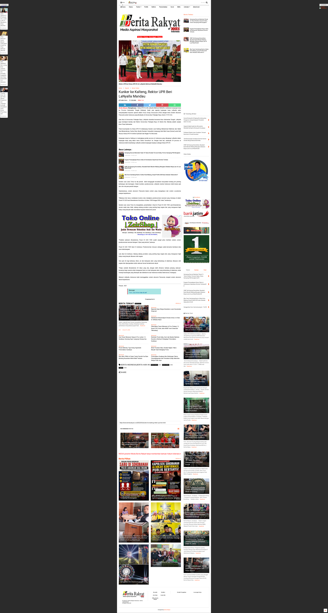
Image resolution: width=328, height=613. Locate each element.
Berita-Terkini (135, 88)
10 (187, 563)
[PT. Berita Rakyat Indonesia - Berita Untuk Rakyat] (132, 3)
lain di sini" (143, 292)
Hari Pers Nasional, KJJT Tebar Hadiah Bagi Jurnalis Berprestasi (134, 443)
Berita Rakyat (167, 609)
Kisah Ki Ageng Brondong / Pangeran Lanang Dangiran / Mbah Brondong (195, 489)
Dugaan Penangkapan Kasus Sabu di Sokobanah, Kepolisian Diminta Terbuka (146, 159)
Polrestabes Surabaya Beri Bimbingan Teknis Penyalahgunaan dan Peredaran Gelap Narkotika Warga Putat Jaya (165, 358)
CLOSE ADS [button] (4, 4)
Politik (146, 7)
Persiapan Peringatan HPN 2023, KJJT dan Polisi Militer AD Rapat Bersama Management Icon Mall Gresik (196, 460)
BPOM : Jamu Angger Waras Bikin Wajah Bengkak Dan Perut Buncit (196, 568)
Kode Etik (163, 595)
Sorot (172, 7)
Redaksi (163, 592)
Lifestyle (186, 7)
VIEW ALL (178, 458)
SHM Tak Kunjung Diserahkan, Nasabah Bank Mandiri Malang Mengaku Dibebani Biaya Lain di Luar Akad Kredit (153, 167)
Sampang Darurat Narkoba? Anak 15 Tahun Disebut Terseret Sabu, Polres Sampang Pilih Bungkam (152, 153)
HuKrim (154, 7)
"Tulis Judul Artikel (134, 292)
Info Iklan (155, 595)
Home (123, 7)
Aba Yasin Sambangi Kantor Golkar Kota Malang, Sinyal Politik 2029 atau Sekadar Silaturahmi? (151, 174)
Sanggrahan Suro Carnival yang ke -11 (133, 582)
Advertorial (196, 7)
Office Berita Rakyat (155, 599)
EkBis (178, 7)
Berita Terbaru (188, 14)
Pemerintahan (163, 7)
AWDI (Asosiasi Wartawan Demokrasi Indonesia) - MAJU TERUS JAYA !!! (195, 327)
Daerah (127, 88)
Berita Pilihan (124, 459)
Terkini (138, 7)
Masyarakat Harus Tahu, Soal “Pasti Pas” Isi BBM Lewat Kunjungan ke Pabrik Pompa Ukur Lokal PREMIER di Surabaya (133, 313)
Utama (131, 7)
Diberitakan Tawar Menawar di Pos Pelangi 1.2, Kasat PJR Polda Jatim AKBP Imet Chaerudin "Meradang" (165, 328)
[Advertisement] (150, 385)
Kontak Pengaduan (181, 592)
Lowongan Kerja (197, 592)
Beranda (155, 592)
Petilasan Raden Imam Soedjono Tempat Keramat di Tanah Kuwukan (196, 408)
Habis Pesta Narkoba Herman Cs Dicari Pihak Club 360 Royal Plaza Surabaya (196, 435)
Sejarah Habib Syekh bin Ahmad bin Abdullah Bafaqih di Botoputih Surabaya (195, 354)
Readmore (142, 325)
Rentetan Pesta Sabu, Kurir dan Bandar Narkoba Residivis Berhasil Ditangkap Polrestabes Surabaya (165, 339)
